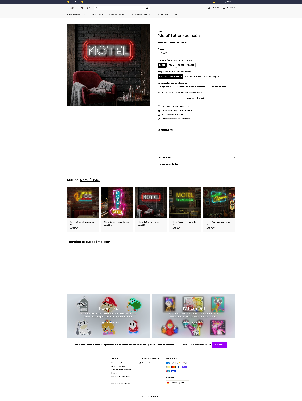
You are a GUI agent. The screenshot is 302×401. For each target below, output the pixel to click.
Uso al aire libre (218, 86)
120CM (190, 65)
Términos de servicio (120, 380)
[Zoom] (108, 65)
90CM (181, 65)
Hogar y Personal (116, 15)
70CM (171, 65)
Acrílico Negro (211, 76)
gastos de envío (167, 92)
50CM (162, 65)
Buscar (114, 373)
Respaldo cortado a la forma (191, 86)
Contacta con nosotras (121, 369)
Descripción (164, 157)
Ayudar (178, 15)
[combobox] (122, 8)
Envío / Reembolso (168, 164)
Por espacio (162, 15)
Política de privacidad (120, 376)
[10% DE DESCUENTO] (193, 316)
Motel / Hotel (90, 180)
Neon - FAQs (116, 363)
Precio (161, 49)
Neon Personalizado (76, 15)
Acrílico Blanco (193, 76)
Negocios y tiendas (141, 15)
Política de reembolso (120, 383)
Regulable (165, 86)
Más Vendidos (97, 15)
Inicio (160, 31)
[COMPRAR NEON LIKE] (108, 316)
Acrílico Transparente (170, 76)
